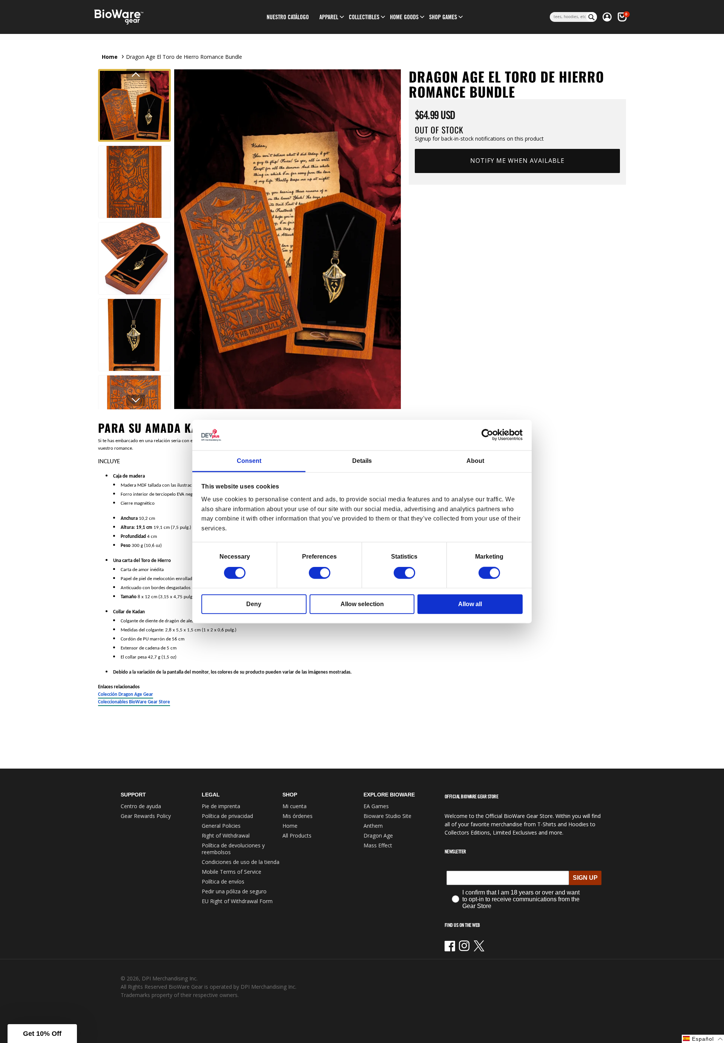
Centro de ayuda (141, 806)
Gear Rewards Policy (146, 815)
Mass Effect (378, 845)
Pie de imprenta (221, 806)
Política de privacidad (227, 815)
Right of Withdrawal (226, 835)
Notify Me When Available (517, 160)
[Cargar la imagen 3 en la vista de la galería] (134, 258)
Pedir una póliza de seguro (234, 891)
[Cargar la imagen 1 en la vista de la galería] (134, 105)
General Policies (221, 825)
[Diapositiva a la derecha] (135, 400)
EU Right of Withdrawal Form (237, 901)
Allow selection (362, 604)
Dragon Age (378, 835)
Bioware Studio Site (387, 815)
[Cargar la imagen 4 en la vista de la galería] (134, 335)
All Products (296, 835)
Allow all (470, 604)
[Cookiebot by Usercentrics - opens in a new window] (490, 435)
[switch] (319, 573)
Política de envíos (223, 881)
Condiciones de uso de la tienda (240, 861)
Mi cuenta (294, 806)
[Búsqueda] (591, 17)
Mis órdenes (297, 815)
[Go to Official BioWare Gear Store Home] (153, 17)
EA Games (376, 806)
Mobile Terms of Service (231, 871)
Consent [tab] (249, 461)
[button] (328, 17)
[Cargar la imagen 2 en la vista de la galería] (134, 181)
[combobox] (568, 17)
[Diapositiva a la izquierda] (135, 74)
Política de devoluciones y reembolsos (233, 849)
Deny (253, 604)
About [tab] (475, 461)
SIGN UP (585, 878)
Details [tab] (362, 461)
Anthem (373, 825)
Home (110, 56)
